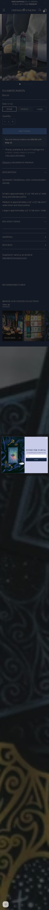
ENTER (36, 459)
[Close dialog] (46, 438)
